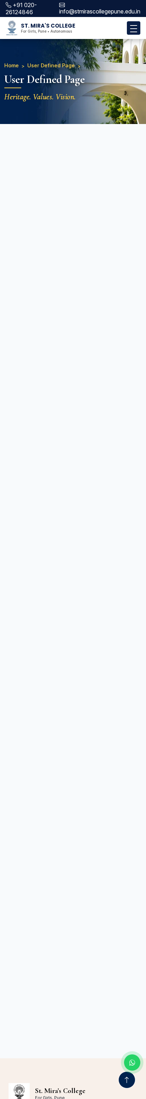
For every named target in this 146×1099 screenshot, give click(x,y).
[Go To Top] (126, 1079)
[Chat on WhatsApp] (132, 1062)
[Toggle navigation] (133, 28)
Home (11, 65)
